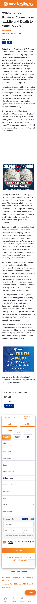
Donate (30, 593)
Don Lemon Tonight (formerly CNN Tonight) (17, 584)
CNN (7, 581)
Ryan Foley (6, 31)
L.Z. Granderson (27, 577)
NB (3, 581)
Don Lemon (6, 577)
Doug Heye (16, 577)
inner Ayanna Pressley (22, 298)
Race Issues (6, 587)
